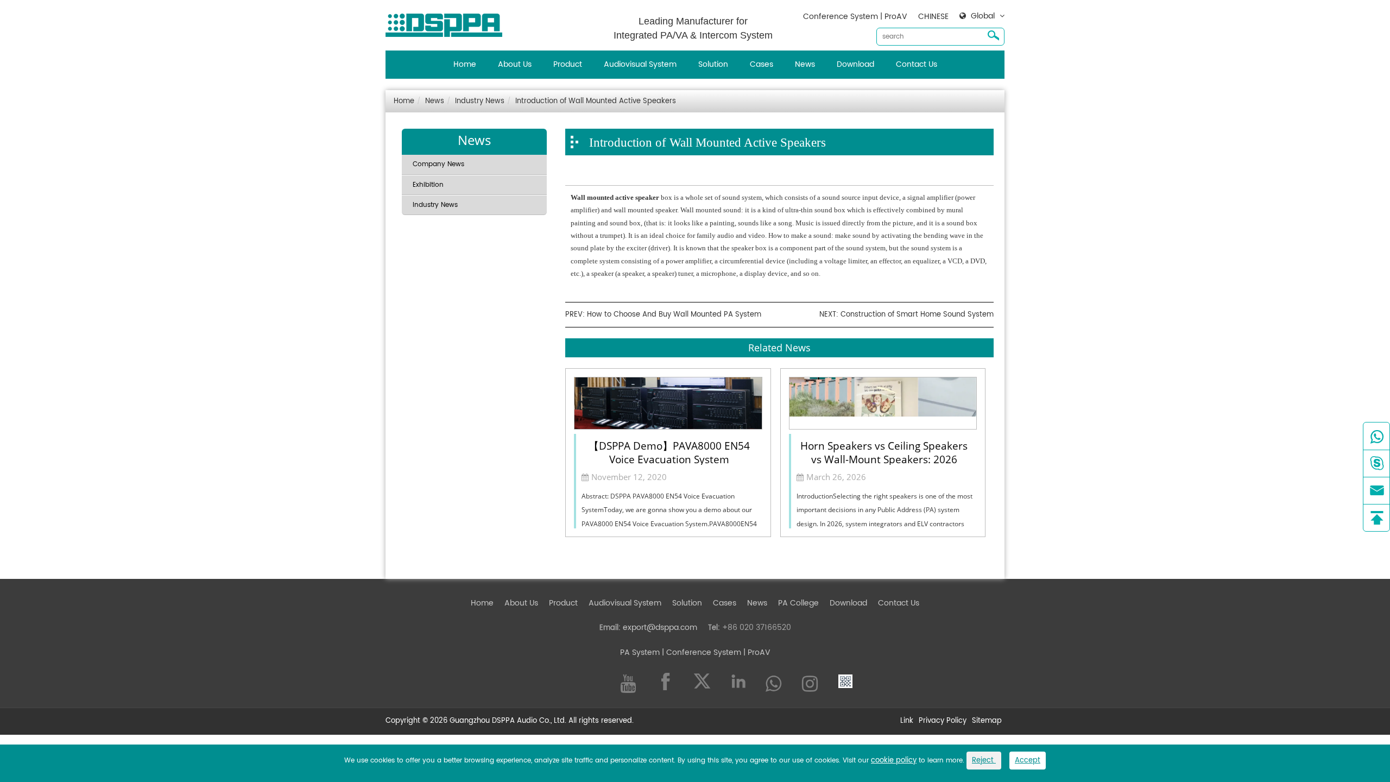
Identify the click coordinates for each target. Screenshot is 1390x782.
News (805, 64)
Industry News (479, 101)
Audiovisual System (640, 64)
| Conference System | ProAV (715, 652)
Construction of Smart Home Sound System (917, 314)
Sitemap (987, 721)
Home (464, 64)
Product (567, 64)
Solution (713, 64)
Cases (761, 64)
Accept (1027, 760)
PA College (798, 603)
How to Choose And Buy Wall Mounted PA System (674, 314)
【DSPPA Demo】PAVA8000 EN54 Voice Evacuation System (669, 452)
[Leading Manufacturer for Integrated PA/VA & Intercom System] (448, 22)
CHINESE (933, 16)
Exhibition (428, 185)
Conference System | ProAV (855, 16)
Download (855, 64)
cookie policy (894, 760)
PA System (640, 652)
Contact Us (916, 64)
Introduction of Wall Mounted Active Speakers (595, 101)
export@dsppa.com (660, 627)
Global (983, 16)
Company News (438, 164)
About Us (515, 64)
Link (906, 721)
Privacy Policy (942, 721)
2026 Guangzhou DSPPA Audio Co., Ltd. (498, 721)
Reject (984, 760)
